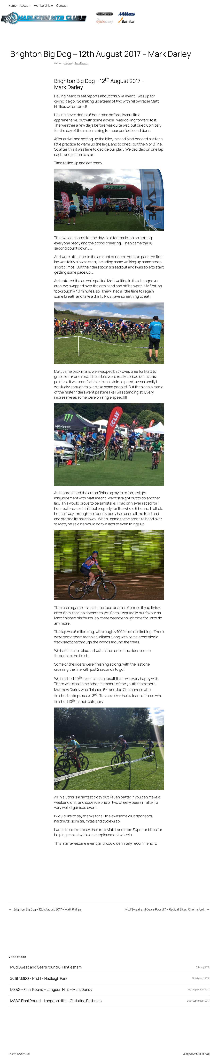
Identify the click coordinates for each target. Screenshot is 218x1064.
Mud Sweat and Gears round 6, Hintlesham (46, 967)
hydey (68, 63)
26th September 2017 (198, 989)
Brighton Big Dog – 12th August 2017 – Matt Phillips (47, 909)
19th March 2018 (200, 978)
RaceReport (81, 63)
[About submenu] (29, 5)
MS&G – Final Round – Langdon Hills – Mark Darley (51, 989)
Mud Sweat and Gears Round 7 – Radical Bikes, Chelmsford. (165, 909)
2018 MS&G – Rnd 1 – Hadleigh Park (38, 978)
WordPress (203, 1053)
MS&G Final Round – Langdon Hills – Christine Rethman (56, 1001)
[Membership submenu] (52, 5)
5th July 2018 (202, 967)
